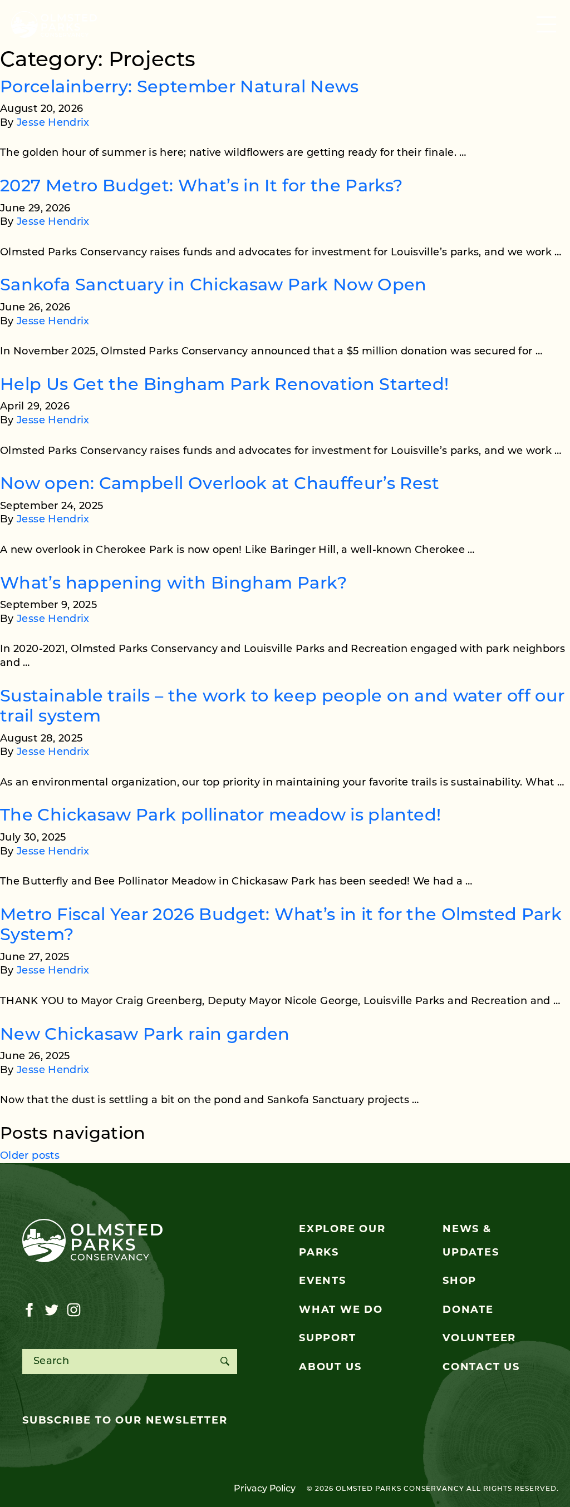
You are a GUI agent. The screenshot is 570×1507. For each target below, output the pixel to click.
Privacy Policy (265, 1489)
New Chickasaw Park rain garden (145, 1035)
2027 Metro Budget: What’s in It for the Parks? (201, 187)
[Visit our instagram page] (74, 1310)
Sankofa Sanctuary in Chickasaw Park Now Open (213, 286)
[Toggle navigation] (548, 24)
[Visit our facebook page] (29, 1310)
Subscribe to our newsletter (125, 1421)
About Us (330, 1368)
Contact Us (481, 1368)
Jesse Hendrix (53, 123)
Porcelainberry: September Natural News (179, 88)
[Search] (224, 1361)
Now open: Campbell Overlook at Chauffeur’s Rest (219, 484)
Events (322, 1282)
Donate (468, 1311)
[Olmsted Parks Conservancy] (54, 24)
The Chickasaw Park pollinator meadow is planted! (220, 816)
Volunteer (479, 1339)
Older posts (30, 1157)
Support (327, 1339)
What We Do (341, 1311)
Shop (459, 1282)
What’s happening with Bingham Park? (173, 584)
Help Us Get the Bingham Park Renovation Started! (224, 385)
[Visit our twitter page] (51, 1310)
